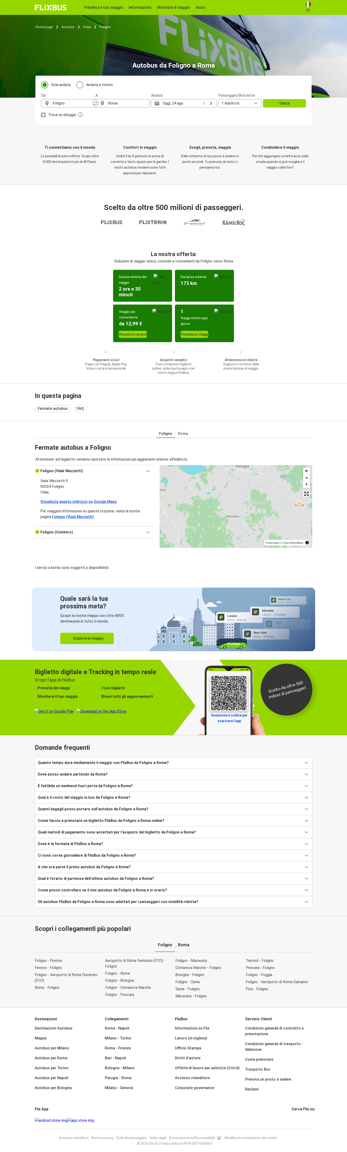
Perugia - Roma (118, 1078)
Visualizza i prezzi (133, 334)
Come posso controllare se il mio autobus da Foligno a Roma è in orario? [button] (102, 890)
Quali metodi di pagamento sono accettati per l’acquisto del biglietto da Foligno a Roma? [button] (117, 832)
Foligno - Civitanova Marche (128, 987)
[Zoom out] (306, 477)
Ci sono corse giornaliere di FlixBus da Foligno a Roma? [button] (87, 855)
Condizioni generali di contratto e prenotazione (274, 1031)
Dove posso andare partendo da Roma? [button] (73, 774)
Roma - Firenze (118, 1048)
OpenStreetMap (293, 543)
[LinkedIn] (296, 1120)
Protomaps (272, 543)
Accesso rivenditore (192, 1078)
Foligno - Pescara (119, 994)
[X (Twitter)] (298, 1120)
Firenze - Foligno (48, 967)
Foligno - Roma (117, 973)
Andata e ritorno (99, 85)
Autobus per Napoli (51, 1078)
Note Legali (158, 1138)
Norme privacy (102, 1138)
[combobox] (72, 103)
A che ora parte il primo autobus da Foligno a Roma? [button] (84, 867)
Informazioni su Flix (192, 1028)
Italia (87, 27)
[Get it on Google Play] (51, 1120)
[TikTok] (299, 1120)
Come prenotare (259, 1059)
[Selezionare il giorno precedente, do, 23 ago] (204, 103)
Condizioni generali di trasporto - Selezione (274, 1047)
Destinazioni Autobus (53, 1028)
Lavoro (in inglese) (191, 1038)
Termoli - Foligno (260, 960)
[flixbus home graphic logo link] (50, 7)
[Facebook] (292, 1120)
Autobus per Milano (52, 1048)
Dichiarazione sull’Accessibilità (192, 1138)
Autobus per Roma (51, 1058)
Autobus (68, 27)
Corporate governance (194, 1088)
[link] (173, 619)
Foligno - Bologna (119, 980)
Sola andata (61, 85)
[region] (236, 506)
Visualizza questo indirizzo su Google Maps (78, 501)
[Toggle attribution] (307, 542)
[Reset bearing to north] (306, 484)
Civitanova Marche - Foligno (198, 967)
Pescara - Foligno (260, 967)
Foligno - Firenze (48, 960)
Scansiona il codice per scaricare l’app (229, 718)
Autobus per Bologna (53, 1088)
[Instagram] (293, 1120)
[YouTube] (295, 1120)
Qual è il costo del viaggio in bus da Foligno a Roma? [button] (84, 797)
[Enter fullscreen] (306, 493)
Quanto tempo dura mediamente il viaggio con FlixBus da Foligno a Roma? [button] (103, 762)
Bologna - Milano (120, 1068)
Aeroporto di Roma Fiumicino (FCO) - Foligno (135, 963)
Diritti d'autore (187, 1058)
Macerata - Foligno (191, 996)
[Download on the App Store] (80, 1120)
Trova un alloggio (62, 115)
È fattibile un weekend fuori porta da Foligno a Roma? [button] (85, 786)
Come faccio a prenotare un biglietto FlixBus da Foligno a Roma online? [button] (101, 820)
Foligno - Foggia (259, 975)
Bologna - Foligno (189, 975)
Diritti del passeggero (131, 1138)
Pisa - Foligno (257, 989)
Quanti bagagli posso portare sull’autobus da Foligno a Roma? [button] (93, 809)
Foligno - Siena (187, 982)
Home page (44, 27)
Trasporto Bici (257, 1069)
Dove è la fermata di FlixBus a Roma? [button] (70, 844)
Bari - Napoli (115, 1058)
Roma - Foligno (47, 987)
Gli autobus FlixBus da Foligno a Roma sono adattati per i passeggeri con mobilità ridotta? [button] (118, 901)
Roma (183, 433)
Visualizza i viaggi (194, 334)
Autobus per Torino (51, 1068)
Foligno (105, 27)
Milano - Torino (118, 1038)
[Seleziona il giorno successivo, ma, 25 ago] (211, 103)
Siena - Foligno (187, 989)
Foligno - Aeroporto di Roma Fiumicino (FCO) (66, 978)
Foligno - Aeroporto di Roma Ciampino (277, 982)
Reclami (252, 1089)
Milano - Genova (119, 1088)
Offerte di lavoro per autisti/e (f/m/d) (207, 1068)
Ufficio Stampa (188, 1048)
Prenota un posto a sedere (268, 1079)
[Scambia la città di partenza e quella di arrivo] (95, 103)
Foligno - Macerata (191, 960)
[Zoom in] (306, 470)
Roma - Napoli (117, 1028)
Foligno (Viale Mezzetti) (73, 517)
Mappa (41, 1038)
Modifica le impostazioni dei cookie (251, 1138)
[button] (94, 471)
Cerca (284, 103)
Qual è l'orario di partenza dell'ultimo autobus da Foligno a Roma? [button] (96, 878)
